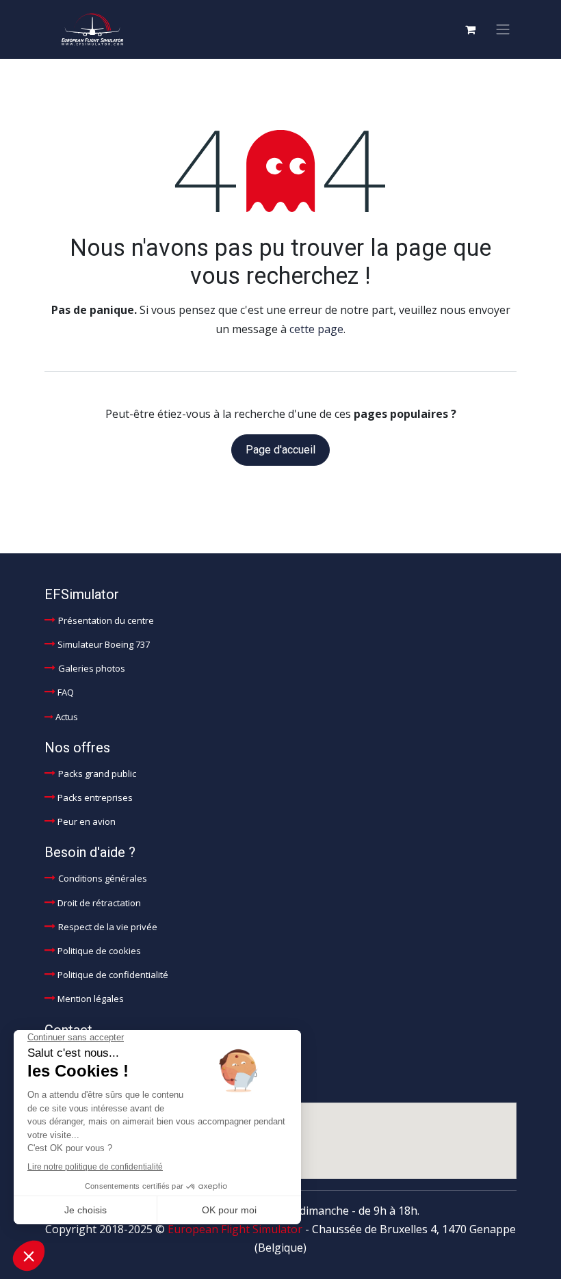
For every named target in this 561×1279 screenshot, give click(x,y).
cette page (316, 329)
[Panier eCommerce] (470, 29)
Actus (66, 717)
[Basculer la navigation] (503, 30)
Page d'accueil (280, 449)
